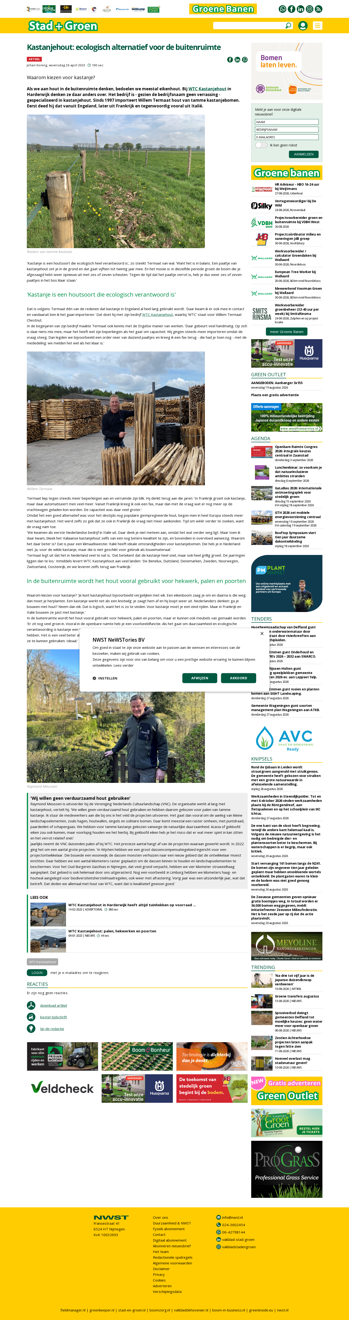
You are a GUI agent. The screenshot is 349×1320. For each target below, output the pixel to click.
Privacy (159, 1274)
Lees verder (123, 665)
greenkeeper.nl (102, 1310)
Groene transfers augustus (297, 996)
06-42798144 (233, 1232)
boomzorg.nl (160, 1310)
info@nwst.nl (232, 1217)
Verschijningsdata (167, 1291)
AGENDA (260, 438)
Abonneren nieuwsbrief (172, 1245)
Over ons (160, 1217)
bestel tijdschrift (53, 1017)
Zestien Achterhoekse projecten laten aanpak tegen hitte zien (294, 1042)
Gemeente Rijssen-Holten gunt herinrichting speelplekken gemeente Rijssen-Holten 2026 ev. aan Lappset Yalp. (284, 672)
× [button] (262, 634)
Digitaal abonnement (170, 1240)
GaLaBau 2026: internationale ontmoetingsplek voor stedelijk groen (298, 492)
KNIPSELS (261, 759)
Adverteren (162, 1285)
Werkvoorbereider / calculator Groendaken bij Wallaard (295, 255)
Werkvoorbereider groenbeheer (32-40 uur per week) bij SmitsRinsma (297, 309)
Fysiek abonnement (169, 1228)
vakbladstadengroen (239, 1246)
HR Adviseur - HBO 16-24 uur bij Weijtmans (297, 186)
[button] (105, 678)
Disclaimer (161, 1268)
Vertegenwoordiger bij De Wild (295, 203)
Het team (161, 1251)
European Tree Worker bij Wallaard (295, 274)
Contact (159, 1234)
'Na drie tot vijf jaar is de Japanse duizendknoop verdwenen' (294, 979)
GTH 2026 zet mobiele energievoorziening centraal (298, 514)
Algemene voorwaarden (172, 1263)
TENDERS (261, 619)
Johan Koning (37, 65)
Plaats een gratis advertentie (275, 395)
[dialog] (174, 660)
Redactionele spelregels (173, 1257)
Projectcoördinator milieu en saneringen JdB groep (298, 236)
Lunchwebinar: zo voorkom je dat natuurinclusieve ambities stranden (298, 471)
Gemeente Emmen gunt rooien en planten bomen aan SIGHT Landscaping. (285, 691)
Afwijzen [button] (199, 678)
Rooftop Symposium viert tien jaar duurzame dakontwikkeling (295, 537)
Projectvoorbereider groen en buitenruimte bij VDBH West (298, 219)
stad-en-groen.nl (132, 1310)
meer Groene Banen (286, 331)
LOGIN (37, 972)
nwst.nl (282, 1310)
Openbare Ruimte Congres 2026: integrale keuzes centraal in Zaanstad (296, 451)
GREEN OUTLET (268, 374)
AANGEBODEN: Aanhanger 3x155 (277, 383)
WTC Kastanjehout (207, 89)
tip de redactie (52, 1028)
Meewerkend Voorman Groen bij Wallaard (298, 290)
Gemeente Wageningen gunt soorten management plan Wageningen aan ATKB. (285, 707)
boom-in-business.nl (228, 1310)
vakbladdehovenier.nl (191, 1310)
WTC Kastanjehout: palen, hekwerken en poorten (112, 931)
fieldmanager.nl (73, 1310)
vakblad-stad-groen (238, 1239)
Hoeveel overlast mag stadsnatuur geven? (292, 1060)
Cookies (159, 1280)
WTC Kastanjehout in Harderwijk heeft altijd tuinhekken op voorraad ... (132, 904)
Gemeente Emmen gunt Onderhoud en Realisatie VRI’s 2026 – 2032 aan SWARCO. (283, 654)
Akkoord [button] (238, 678)
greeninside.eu (261, 1310)
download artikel (53, 1005)
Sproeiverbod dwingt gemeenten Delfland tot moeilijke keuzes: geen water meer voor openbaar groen (298, 1019)
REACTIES (37, 984)
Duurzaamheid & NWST (172, 1223)
